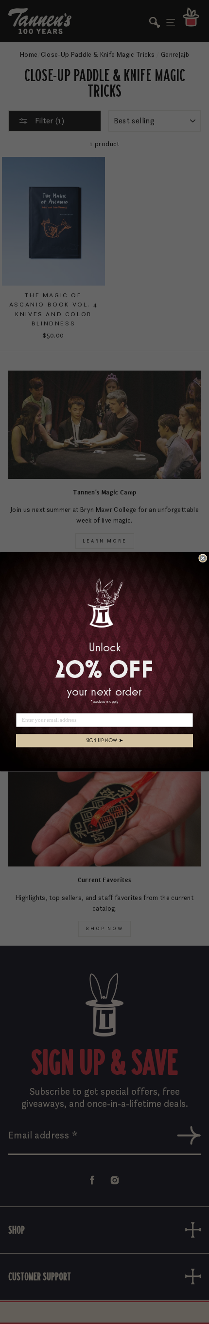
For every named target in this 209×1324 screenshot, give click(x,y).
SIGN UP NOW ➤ (104, 740)
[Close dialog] (202, 558)
